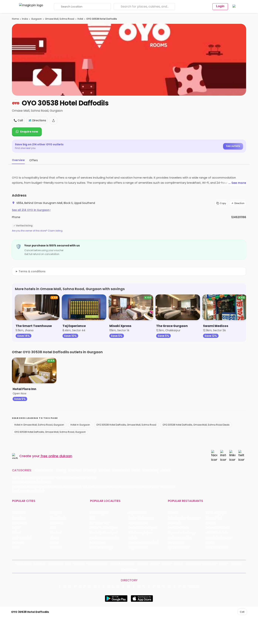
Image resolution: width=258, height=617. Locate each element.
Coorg (54, 542)
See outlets (233, 146)
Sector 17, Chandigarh (142, 528)
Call (242, 611)
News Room (23, 563)
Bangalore (18, 518)
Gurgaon (36, 18)
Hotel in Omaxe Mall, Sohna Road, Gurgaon (39, 424)
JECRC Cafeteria (217, 533)
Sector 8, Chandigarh (104, 528)
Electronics (120, 470)
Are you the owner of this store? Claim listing (37, 230)
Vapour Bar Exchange (182, 533)
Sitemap (142, 563)
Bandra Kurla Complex (104, 538)
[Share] (53, 120)
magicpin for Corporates (201, 563)
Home (15, 18)
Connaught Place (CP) (143, 542)
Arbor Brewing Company (184, 518)
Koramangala (99, 513)
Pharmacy (150, 470)
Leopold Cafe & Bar (219, 538)
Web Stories (129, 569)
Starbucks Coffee (179, 538)
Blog (68, 563)
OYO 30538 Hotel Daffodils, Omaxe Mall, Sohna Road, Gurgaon (50, 432)
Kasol (15, 548)
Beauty (61, 470)
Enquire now (29, 131)
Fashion (74, 470)
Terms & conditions (32, 271)
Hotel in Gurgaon (80, 424)
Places (155, 563)
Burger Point (214, 518)
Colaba (133, 538)
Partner (166, 563)
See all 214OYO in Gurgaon (31, 210)
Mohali (16, 533)
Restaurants (44, 470)
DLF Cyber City (99, 523)
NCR (53, 528)
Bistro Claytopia (216, 513)
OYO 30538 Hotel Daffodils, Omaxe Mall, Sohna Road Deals (196, 424)
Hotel (80, 18)
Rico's (210, 542)
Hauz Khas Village (101, 548)
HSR (92, 518)
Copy (223, 203)
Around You (55, 563)
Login (220, 6)
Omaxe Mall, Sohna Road (59, 18)
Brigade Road (136, 513)
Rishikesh (18, 542)
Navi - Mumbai (21, 538)
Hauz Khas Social (217, 548)
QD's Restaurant (178, 548)
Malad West (98, 542)
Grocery (89, 470)
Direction (239, 203)
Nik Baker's (174, 523)
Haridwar (56, 548)
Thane (54, 538)
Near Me (79, 563)
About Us (39, 563)
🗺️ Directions (37, 120)
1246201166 (238, 217)
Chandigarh (58, 518)
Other (165, 470)
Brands (178, 563)
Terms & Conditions (122, 563)
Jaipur (16, 528)
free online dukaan (56, 456)
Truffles (173, 513)
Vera (222, 563)
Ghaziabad (19, 523)
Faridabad (56, 523)
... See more (237, 183)
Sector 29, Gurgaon (141, 518)
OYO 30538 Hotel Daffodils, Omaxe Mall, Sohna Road (126, 424)
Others (193, 586)
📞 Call (18, 120)
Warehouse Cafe (217, 528)
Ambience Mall (138, 523)
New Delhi (18, 513)
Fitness (104, 470)
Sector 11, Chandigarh (104, 533)
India (25, 18)
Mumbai (55, 533)
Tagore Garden (138, 548)
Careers (236, 563)
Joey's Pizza (175, 542)
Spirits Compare (97, 563)
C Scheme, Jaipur (139, 533)
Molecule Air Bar (178, 528)
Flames (211, 523)
